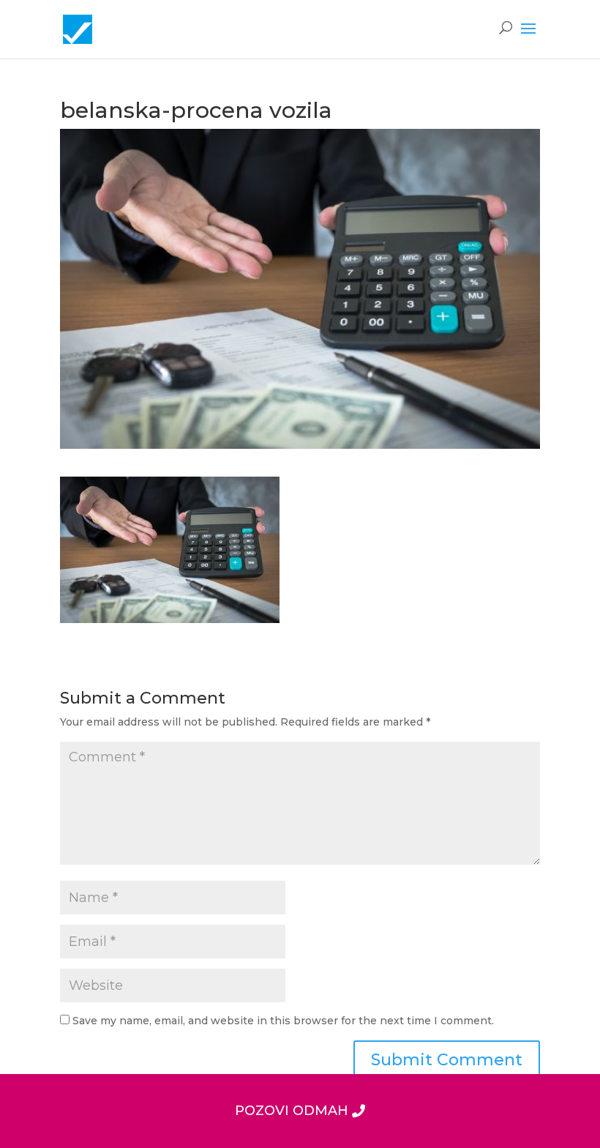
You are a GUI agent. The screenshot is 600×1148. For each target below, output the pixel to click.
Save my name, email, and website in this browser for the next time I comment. (283, 1020)
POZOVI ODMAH (291, 1111)
